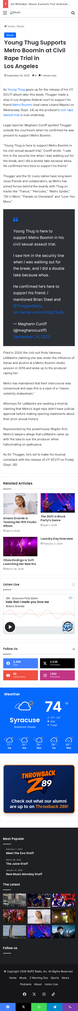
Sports (55, 977)
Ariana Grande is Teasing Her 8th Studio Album (20, 522)
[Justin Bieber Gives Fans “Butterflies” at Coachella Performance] (39, 901)
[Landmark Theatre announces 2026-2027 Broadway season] (14, 900)
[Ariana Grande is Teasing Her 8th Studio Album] (20, 503)
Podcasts (25, 984)
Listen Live (51, 984)
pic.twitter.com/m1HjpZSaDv (39, 312)
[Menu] (5, 14)
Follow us (10, 948)
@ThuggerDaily (27, 306)
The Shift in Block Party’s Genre (53, 518)
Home (11, 26)
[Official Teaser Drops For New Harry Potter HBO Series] (63, 931)
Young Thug (16, 89)
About (38, 984)
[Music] (15, 12)
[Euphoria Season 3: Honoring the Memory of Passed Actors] (14, 915)
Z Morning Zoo (39, 977)
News (65, 977)
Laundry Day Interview (57, 539)
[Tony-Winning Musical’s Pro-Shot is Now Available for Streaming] (63, 915)
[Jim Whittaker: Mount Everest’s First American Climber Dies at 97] (63, 900)
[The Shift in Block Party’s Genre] (58, 502)
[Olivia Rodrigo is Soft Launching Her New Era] (20, 546)
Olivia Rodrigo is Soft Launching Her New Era (19, 562)
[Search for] (73, 14)
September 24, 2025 (31, 336)
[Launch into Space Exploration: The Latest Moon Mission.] (14, 931)
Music (20, 26)
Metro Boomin (22, 105)
